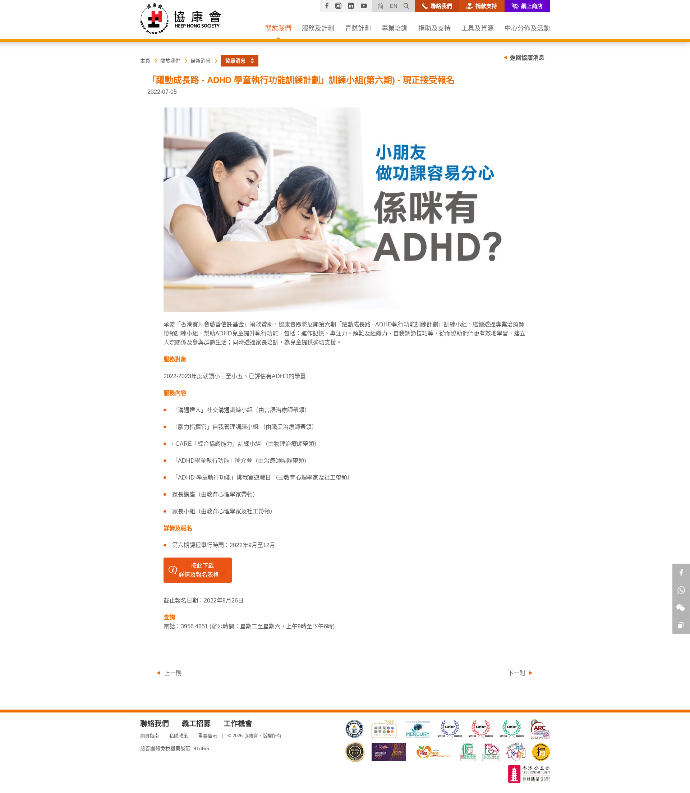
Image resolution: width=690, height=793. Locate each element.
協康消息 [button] (235, 61)
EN (393, 6)
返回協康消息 (527, 58)
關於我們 (170, 61)
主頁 (145, 61)
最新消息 (200, 61)
